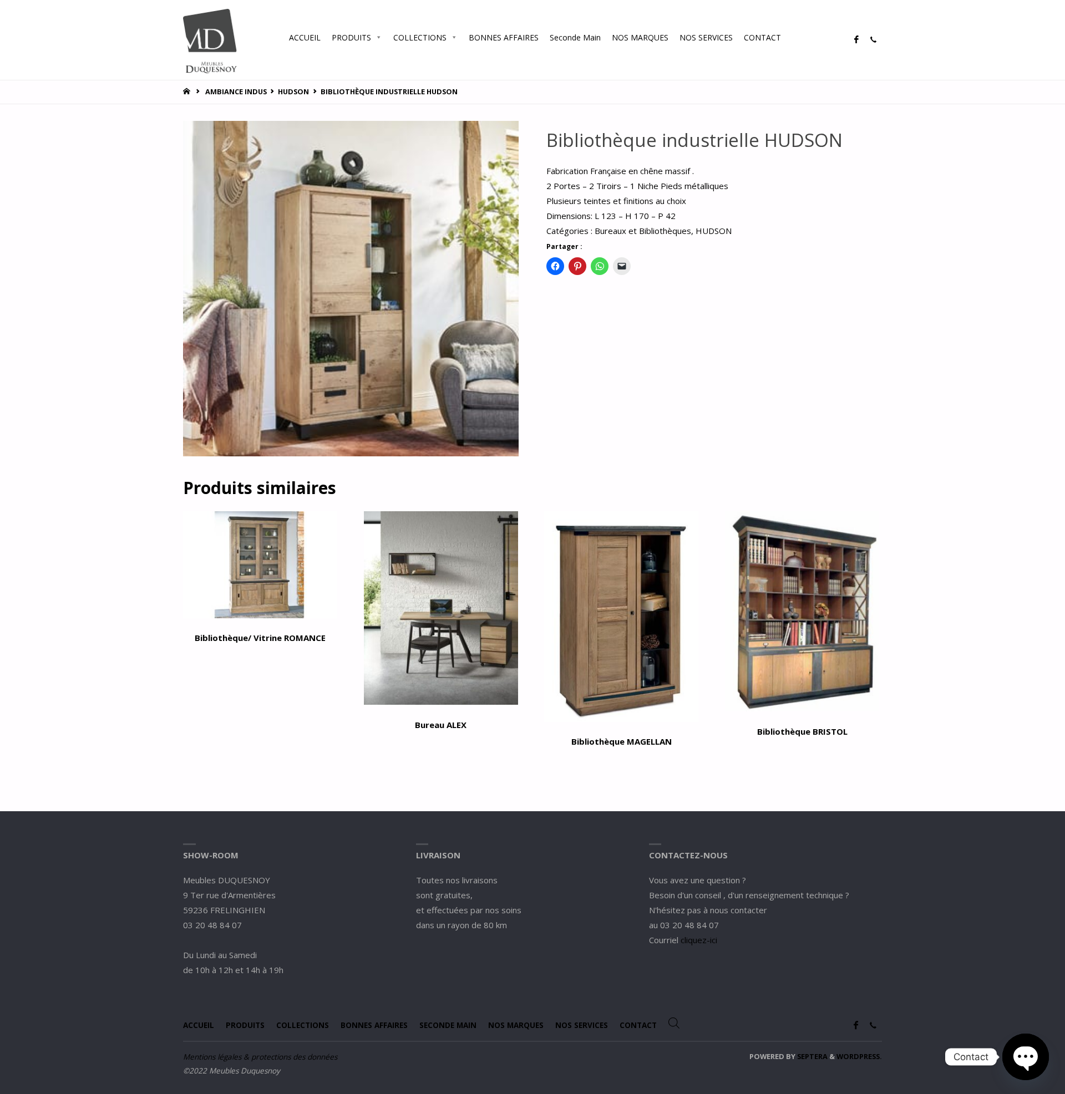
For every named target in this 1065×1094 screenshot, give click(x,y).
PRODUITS (351, 37)
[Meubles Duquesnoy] (210, 39)
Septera (811, 1056)
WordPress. (859, 1056)
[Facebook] (856, 40)
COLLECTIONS (420, 37)
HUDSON (293, 91)
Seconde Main (575, 37)
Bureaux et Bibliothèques (643, 230)
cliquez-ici (699, 939)
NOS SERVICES (706, 37)
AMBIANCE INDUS (236, 91)
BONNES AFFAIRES (504, 37)
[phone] (873, 40)
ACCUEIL (305, 37)
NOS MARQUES (640, 37)
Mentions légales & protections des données (260, 1057)
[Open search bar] (798, 37)
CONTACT (762, 37)
